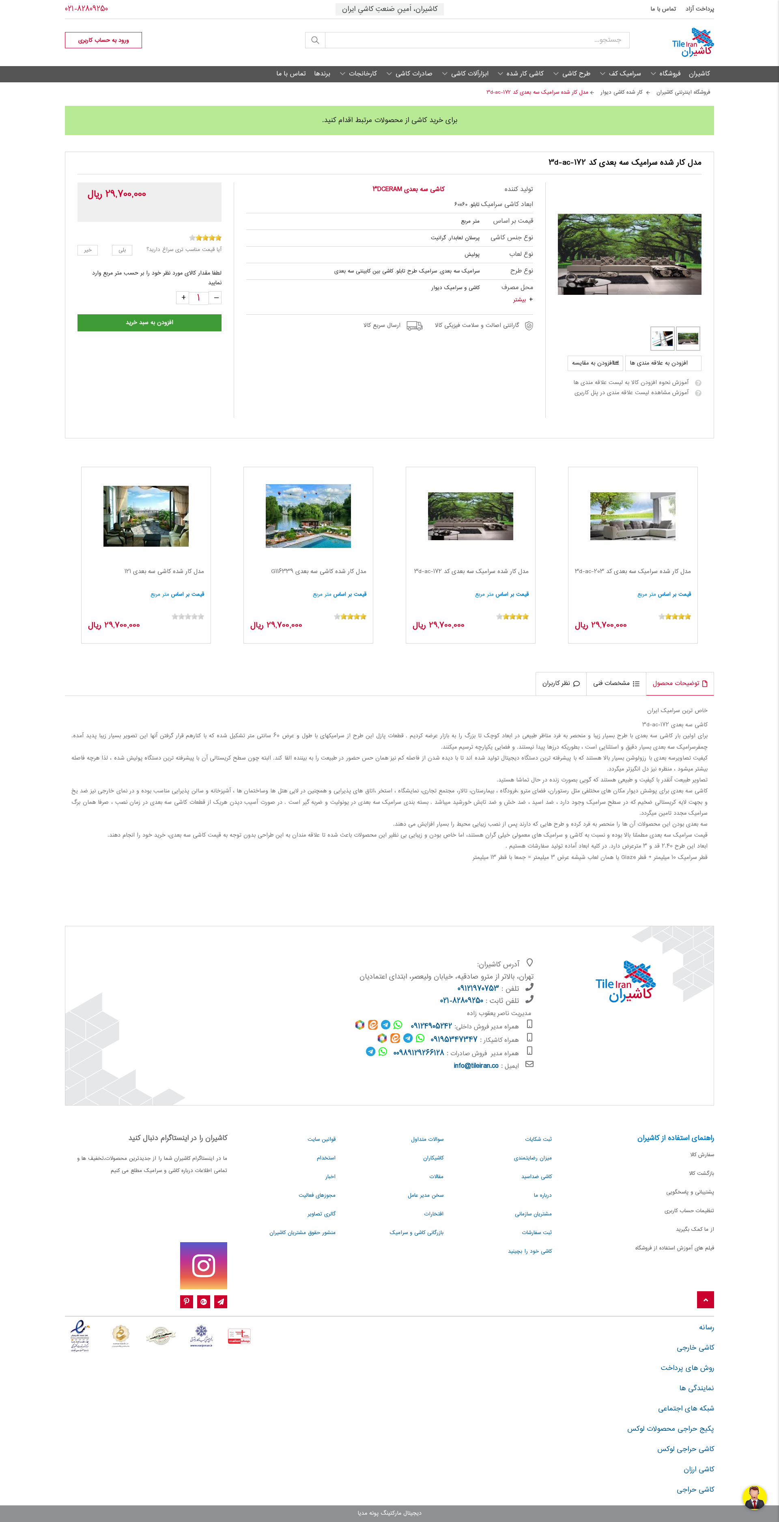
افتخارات (433, 1214)
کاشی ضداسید (536, 1176)
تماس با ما (663, 9)
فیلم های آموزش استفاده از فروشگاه (674, 1248)
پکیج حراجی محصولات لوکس (670, 1429)
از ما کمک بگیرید (695, 1229)
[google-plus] (203, 1302)
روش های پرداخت (687, 1368)
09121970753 (478, 989)
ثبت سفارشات (537, 1232)
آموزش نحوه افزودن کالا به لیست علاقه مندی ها (631, 383)
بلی (122, 250)
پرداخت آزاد (700, 9)
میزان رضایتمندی (533, 1158)
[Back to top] (705, 1300)
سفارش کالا (702, 1155)
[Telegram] (220, 1302)
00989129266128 (419, 1054)
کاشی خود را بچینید (530, 1251)
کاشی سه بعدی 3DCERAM (408, 190)
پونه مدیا (368, 1513)
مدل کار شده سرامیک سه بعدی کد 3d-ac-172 (471, 572)
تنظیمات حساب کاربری (689, 1210)
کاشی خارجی (695, 1348)
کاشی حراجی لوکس (685, 1449)
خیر (88, 250)
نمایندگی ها (696, 1388)
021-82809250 (86, 9)
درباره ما (543, 1195)
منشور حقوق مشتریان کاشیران (302, 1232)
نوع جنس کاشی (512, 237)
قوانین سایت (322, 1139)
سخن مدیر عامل (425, 1195)
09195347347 (454, 1040)
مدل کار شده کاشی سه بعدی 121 (164, 572)
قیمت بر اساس (513, 221)
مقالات (436, 1176)
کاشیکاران (433, 1158)
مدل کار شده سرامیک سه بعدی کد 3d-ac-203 (633, 572)
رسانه (706, 1328)
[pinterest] (186, 1302)
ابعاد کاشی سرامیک (507, 204)
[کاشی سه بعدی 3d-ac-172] (630, 254)
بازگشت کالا (701, 1173)
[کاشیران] (672, 42)
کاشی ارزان (699, 1470)
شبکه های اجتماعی (686, 1409)
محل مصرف (517, 287)
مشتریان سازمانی (533, 1214)
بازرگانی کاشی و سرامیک (416, 1232)
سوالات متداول (427, 1139)
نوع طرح (521, 271)
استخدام (326, 1158)
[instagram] (203, 1265)
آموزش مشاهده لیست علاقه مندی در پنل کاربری (632, 393)
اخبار (330, 1176)
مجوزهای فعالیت (317, 1195)
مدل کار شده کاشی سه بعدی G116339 (318, 572)
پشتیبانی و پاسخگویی (690, 1192)
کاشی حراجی (695, 1490)
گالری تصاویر (322, 1214)
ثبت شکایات (538, 1139)
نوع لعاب (521, 254)
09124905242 (431, 1027)
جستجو (315, 40)
